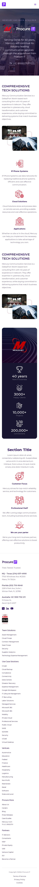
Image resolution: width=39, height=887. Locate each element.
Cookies (19, 883)
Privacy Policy (19, 879)
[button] (35, 4)
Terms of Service (19, 876)
